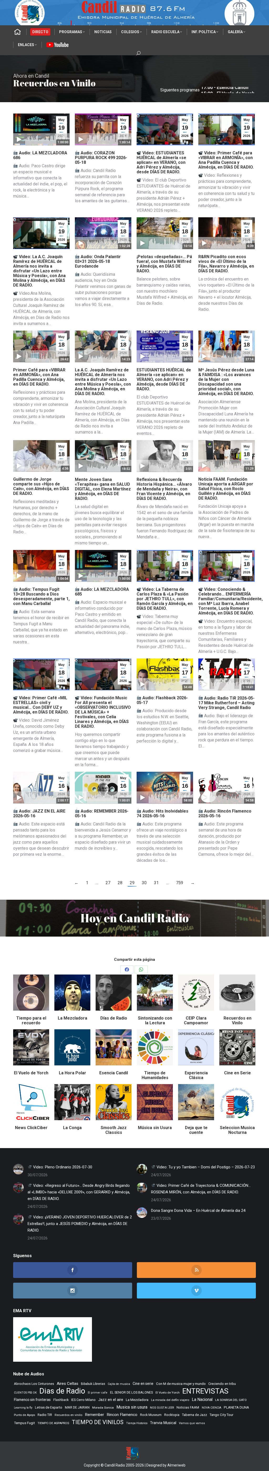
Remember (94, 1414)
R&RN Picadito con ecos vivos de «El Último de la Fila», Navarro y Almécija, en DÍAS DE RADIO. (226, 263)
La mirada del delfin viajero (170, 1400)
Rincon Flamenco (122, 1414)
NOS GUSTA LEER (162, 1407)
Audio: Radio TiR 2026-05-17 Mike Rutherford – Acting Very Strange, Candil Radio (226, 703)
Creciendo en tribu (222, 1384)
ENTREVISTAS (205, 1391)
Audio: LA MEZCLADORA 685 (102, 592)
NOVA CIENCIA (211, 1407)
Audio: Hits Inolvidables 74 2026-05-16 (162, 813)
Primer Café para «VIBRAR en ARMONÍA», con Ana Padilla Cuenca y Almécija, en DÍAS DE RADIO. (39, 377)
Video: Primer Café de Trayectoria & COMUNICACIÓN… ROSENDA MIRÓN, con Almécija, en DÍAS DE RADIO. (201, 1188)
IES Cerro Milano (83, 1400)
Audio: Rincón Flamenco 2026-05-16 (224, 813)
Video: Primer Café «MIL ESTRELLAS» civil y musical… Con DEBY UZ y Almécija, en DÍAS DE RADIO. (41, 705)
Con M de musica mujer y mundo (181, 1384)
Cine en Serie (237, 1072)
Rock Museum (151, 1415)
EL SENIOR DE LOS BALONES (131, 1392)
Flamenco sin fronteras (32, 1400)
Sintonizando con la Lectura (155, 1020)
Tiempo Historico (136, 1423)
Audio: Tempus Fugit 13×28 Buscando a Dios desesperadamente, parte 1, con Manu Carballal (41, 596)
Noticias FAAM (188, 1407)
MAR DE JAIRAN (77, 1407)
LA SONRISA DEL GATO (231, 1400)
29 (132, 882)
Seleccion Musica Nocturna (237, 1130)
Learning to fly (23, 1407)
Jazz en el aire (110, 1399)
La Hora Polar (72, 1072)
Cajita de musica (119, 1384)
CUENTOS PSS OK (25, 1392)
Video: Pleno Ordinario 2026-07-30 (62, 1167)
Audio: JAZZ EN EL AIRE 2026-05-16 (39, 813)
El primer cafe (97, 1392)
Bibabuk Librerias (93, 1384)
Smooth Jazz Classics (114, 1130)
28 (120, 882)
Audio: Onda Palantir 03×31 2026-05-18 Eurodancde (98, 261)
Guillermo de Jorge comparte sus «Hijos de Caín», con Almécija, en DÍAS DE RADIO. (41, 486)
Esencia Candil (113, 1072)
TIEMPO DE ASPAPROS (53, 1423)
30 (144, 882)
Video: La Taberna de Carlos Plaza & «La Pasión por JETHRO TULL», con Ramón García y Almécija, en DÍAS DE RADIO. (165, 599)
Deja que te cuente (196, 1130)
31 (156, 882)
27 (108, 882)
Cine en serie (143, 1383)
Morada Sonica (103, 1407)
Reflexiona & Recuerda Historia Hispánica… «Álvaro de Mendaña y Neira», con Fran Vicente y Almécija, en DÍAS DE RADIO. (164, 489)
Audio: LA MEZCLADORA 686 (40, 155)
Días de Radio (113, 1018)
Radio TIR (45, 1415)
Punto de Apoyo (24, 1415)
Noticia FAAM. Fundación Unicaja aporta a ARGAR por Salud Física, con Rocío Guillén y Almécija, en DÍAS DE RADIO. (225, 489)
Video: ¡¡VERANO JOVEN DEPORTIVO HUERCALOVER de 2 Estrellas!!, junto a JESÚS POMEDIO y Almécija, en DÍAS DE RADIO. (80, 1224)
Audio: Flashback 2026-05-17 (162, 700)
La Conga (72, 1127)
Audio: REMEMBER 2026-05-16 (101, 813)
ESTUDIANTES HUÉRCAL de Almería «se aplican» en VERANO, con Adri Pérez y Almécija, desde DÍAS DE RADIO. (164, 379)
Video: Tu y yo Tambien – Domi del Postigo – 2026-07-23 (205, 1167)
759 (179, 882)
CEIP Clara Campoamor (196, 1020)
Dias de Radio (62, 1391)
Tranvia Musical (163, 1423)
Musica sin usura (131, 1407)
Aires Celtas (67, 1383)
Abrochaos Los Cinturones (34, 1384)
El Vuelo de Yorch (31, 1072)
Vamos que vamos (192, 1423)
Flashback (61, 1400)
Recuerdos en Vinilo (237, 1020)
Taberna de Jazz (194, 1415)
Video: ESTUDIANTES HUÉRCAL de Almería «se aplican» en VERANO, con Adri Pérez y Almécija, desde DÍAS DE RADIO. (161, 162)
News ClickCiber (31, 1127)
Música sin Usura (155, 1127)
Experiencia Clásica (196, 1075)
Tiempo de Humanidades (155, 1075)
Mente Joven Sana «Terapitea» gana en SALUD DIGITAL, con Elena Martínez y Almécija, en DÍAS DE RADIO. (103, 489)
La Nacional (202, 1399)
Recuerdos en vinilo (68, 1415)
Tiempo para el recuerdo (31, 1020)
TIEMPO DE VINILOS (97, 1422)
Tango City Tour (221, 1415)
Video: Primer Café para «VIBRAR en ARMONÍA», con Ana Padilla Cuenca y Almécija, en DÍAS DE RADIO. (226, 160)
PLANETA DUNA (236, 1407)
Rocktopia (171, 1415)
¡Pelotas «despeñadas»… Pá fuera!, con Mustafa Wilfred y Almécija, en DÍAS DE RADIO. (164, 263)
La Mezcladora (72, 1018)
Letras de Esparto (48, 1407)
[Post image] (18, 1169)
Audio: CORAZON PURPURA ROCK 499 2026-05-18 (101, 157)
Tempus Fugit (24, 1423)
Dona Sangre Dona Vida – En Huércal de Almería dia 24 (198, 1210)
